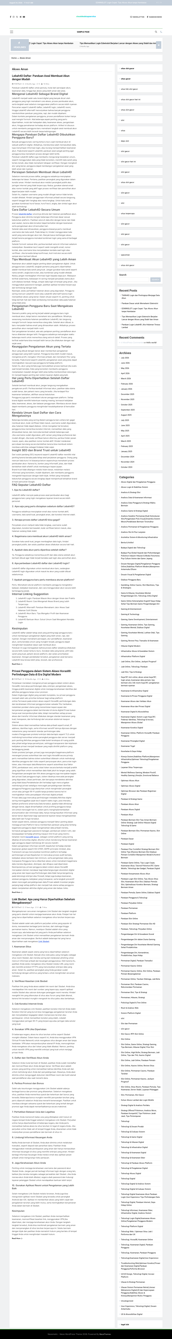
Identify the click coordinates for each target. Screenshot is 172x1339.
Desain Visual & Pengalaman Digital (136, 574)
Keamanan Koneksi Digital (132, 728)
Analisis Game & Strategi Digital (134, 511)
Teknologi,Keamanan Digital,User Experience (139, 1258)
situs (123, 130)
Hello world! (151, 342)
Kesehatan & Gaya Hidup (131, 751)
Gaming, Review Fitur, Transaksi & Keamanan (139, 641)
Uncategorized (127, 1301)
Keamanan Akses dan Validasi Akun (136, 701)
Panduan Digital (127, 844)
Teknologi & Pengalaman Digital (134, 1168)
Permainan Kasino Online (131, 966)
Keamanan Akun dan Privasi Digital (135, 706)
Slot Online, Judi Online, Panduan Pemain (138, 1060)
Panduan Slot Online (129, 918)
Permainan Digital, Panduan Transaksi (137, 961)
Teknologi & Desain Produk (132, 1126)
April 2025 (125, 436)
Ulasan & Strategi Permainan (133, 1282)
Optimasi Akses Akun (130, 780)
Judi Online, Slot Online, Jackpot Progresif (138, 661)
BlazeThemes (105, 1334)
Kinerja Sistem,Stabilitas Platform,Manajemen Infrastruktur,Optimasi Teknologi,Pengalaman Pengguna (140, 759)
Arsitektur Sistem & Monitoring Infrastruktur (139, 537)
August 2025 (126, 415)
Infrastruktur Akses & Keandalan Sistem (137, 651)
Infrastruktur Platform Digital (133, 656)
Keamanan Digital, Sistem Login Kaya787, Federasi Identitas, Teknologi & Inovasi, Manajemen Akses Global (138, 720)
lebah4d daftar (25, 214)
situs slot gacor (127, 110)
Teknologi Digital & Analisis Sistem (136, 1184)
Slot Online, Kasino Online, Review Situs (137, 1066)
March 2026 (126, 378)
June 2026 (125, 363)
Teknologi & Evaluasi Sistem (133, 1132)
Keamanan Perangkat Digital (133, 741)
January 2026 (126, 389)
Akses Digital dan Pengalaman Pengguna (138, 482)
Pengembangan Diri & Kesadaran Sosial (137, 934)
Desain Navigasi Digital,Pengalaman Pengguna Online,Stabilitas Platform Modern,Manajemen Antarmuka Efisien (140, 567)
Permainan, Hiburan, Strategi (133, 997)
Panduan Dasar (127, 839)
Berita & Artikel (127, 542)
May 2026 (125, 368)
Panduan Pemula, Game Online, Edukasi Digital (140, 892)
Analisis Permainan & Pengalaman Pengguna (139, 527)
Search (122, 274)
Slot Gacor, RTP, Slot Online (132, 1034)
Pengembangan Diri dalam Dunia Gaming (138, 939)
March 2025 (126, 441)
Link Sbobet (43, 941)
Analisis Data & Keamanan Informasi (136, 497)
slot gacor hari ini (128, 161)
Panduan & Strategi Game (131, 799)
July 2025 (125, 420)
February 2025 (127, 446)
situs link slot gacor (129, 89)
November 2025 (127, 399)
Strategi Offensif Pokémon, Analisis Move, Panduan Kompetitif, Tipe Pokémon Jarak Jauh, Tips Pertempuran (139, 1113)
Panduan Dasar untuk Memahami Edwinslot (140, 303)
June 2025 (125, 425)
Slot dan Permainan (129, 1023)
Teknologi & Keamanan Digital (133, 1152)
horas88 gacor (32, 837)
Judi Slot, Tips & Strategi (131, 672)
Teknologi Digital (128, 1179)
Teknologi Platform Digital (132, 1226)
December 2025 (127, 394)
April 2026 (125, 373)
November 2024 (127, 462)
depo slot (125, 141)
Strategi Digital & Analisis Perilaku (135, 1105)
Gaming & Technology (130, 614)
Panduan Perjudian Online (131, 903)
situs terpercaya (127, 213)
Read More (16, 664)
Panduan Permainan (129, 908)
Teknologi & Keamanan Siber (133, 1158)
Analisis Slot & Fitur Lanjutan (133, 532)
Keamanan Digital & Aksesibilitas (135, 712)
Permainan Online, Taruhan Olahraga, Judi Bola (140, 979)
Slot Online (125, 1039)
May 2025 (125, 431)
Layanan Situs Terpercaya (131, 767)
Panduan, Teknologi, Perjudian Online (136, 929)
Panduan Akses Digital (130, 809)
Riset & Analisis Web (129, 1008)
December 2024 (127, 457)
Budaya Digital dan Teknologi (133, 548)
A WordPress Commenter (132, 342)
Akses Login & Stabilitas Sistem (134, 487)
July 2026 (125, 358)
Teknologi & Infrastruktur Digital (134, 1147)
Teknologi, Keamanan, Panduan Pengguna (138, 1253)
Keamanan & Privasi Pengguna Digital (136, 696)
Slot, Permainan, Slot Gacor (132, 1095)
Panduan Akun (127, 815)
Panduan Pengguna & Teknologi (134, 898)
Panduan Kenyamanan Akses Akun (135, 874)
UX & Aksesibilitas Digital (131, 1314)
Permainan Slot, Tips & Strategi (134, 992)
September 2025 (128, 410)
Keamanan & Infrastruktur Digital (134, 691)
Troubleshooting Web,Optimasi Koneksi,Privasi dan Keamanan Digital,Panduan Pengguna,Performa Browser (140, 1266)
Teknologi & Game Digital (131, 1137)
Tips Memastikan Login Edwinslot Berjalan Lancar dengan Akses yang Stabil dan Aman (109, 3)
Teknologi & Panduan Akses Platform (136, 1163)
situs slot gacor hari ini (130, 99)
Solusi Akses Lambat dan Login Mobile (137, 1100)
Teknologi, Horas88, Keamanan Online (137, 1239)
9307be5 (17, 84)
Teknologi (125, 1121)
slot (122, 120)
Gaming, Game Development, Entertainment (139, 619)
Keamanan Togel (128, 746)
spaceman (125, 255)
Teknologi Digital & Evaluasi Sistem (136, 1189)
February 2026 (127, 384)
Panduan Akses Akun (130, 804)
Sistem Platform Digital (131, 1013)
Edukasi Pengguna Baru (131, 580)
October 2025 (126, 405)
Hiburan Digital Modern (130, 646)
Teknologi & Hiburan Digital (132, 1142)
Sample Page (83, 32)
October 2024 (126, 467)
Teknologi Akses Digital (131, 1173)
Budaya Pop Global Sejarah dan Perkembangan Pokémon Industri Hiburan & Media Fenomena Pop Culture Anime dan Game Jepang (140, 556)
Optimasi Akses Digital (130, 786)
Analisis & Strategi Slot (130, 492)
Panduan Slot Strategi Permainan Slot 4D (138, 924)
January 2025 (126, 451)
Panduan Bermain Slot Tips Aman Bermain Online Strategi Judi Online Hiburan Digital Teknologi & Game (139, 823)
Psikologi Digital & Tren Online (133, 1003)
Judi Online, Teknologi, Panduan (134, 667)
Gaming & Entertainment (131, 609)
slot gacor (125, 151)
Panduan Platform (128, 913)
